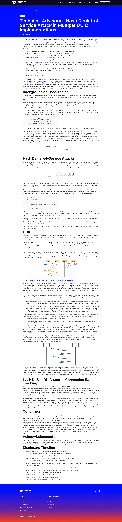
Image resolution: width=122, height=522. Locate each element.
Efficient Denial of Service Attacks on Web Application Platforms (60, 220)
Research (31, 11)
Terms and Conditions (25, 496)
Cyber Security (23, 11)
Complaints (23, 510)
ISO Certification (24, 504)
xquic (26, 60)
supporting (46, 237)
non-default (76, 427)
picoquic (27, 56)
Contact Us (22, 502)
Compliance (50, 502)
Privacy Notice (23, 499)
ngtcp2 (27, 68)
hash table (84, 427)
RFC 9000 (26, 237)
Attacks (46, 83)
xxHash (32, 213)
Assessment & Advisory (53, 496)
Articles (37, 11)
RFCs (51, 237)
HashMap (92, 426)
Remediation (50, 504)
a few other (38, 237)
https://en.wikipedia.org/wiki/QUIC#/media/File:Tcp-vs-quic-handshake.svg (50, 280)
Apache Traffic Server (31, 62)
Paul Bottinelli (26, 34)
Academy (79, 2)
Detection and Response (53, 499)
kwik (26, 51)
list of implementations (85, 387)
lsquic (26, 53)
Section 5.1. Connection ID (41, 295)
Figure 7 (47, 336)
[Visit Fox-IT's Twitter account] (100, 491)
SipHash (39, 213)
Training (49, 507)
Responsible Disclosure (26, 507)
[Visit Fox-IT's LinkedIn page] (95, 491)
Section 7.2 (37, 318)
